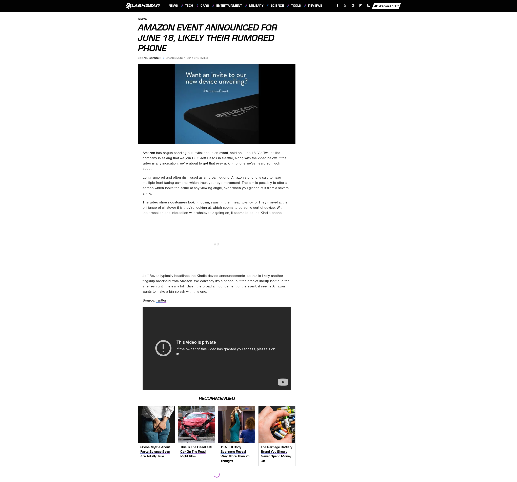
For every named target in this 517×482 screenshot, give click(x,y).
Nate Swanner (151, 58)
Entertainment (229, 5)
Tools (296, 5)
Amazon (149, 153)
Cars (205, 5)
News (173, 5)
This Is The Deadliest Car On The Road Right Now (196, 451)
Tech (189, 5)
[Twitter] (345, 6)
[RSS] (368, 6)
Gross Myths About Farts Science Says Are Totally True (155, 451)
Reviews (315, 5)
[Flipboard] (361, 6)
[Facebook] (337, 6)
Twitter (161, 300)
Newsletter (389, 5)
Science (277, 5)
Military (256, 5)
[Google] (353, 6)
